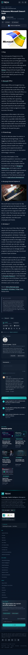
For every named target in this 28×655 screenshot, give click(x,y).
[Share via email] (17, 328)
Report (13, 391)
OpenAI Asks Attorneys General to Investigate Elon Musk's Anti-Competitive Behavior (7, 481)
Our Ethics (15, 526)
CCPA (2, 647)
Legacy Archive (8, 7)
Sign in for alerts (21, 355)
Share (8, 22)
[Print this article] (19, 328)
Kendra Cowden (9, 17)
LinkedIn (6, 325)
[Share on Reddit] (9, 328)
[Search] (23, 2)
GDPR (11, 647)
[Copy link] (14, 328)
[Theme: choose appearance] (19, 2)
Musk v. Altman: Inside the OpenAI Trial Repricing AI (6, 461)
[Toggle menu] (25, 2)
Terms (8, 645)
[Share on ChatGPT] (4, 328)
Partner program (15, 613)
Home (2, 7)
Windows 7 (12, 289)
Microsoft (7, 318)
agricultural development (16, 177)
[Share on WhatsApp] (11, 328)
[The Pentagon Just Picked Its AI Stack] (20, 453)
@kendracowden (6, 346)
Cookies (12, 645)
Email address (5, 618)
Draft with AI (16, 322)
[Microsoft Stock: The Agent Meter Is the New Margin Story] (20, 434)
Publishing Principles (7, 526)
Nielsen (3, 70)
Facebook (17, 325)
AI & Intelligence (6, 457)
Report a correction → (14, 332)
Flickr (21, 289)
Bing (17, 289)
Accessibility (7, 647)
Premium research (6, 613)
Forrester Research (9, 276)
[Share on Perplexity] (6, 328)
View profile (13, 355)
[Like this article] (2, 22)
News (12, 318)
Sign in (4, 373)
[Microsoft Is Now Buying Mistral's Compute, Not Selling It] (7, 434)
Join (15, 625)
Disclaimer (17, 645)
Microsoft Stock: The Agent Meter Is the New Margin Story (20, 442)
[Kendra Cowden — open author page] (3, 18)
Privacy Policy (3, 645)
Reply (8, 391)
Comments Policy (23, 645)
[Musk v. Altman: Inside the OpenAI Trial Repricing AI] (7, 453)
